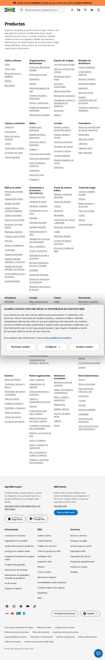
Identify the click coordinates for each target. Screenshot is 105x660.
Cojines (81, 215)
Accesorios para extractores (85, 420)
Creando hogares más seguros (51, 587)
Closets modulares (86, 67)
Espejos (81, 367)
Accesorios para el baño (40, 154)
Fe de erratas (11, 583)
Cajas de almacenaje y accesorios (39, 393)
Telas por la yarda (86, 211)
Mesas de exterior (13, 379)
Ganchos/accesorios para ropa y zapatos (38, 419)
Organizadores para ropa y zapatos (38, 412)
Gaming (57, 115)
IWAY (39, 598)
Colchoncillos (10, 131)
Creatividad (10, 250)
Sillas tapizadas (85, 152)
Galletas (57, 421)
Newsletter (42, 593)
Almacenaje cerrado (38, 74)
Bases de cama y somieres (12, 137)
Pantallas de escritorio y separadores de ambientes (64, 103)
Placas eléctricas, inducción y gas (86, 390)
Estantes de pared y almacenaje (38, 97)
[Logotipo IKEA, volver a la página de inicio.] (10, 10)
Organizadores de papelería (37, 385)
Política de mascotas (13, 642)
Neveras (82, 405)
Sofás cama (10, 69)
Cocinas (81, 400)
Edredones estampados (64, 227)
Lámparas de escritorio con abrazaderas (39, 240)
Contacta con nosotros (15, 535)
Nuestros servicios (78, 535)
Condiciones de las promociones (65, 632)
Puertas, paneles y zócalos (62, 136)
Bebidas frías (59, 404)
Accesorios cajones (62, 151)
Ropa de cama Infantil (14, 220)
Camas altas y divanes (14, 148)
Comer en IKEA (44, 572)
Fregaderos (34, 179)
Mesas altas (83, 134)
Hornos (81, 379)
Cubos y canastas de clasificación (38, 446)
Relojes (81, 358)
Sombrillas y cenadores (15, 408)
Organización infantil (14, 199)
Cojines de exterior (13, 417)
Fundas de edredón (62, 201)
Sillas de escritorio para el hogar (64, 70)
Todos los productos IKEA (49, 551)
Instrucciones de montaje (16, 570)
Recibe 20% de (24, 2)
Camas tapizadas (12, 157)
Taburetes (83, 143)
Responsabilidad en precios (16, 637)
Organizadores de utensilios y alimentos (39, 361)
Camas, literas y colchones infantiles (13, 209)
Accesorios (59, 110)
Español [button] (90, 613)
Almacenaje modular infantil (14, 193)
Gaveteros (83, 88)
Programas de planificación (82, 561)
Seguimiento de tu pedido (16, 540)
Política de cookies (44, 627)
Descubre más (60, 506)
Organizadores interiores (84, 73)
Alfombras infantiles (13, 232)
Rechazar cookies (20, 347)
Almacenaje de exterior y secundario (15, 393)
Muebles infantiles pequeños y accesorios (15, 260)
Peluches (9, 241)
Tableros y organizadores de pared (39, 400)
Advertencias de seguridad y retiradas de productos (17, 576)
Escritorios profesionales (60, 85)
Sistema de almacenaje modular (39, 68)
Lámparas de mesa (37, 201)
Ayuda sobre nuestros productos (19, 546)
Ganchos (33, 406)
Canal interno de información (41, 637)
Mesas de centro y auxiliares (13, 75)
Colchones (9, 127)
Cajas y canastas (36, 379)
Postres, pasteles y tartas (62, 415)
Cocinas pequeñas (62, 155)
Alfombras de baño (62, 236)
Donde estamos (44, 540)
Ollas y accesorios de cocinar (38, 303)
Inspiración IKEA (44, 561)
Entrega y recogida (78, 540)
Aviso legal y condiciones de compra (19, 627)
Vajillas (57, 301)
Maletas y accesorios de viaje (40, 434)
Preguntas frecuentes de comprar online (20, 558)
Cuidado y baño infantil (15, 236)
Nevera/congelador (87, 409)
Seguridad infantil (12, 281)
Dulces (57, 425)
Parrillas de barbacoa (14, 403)
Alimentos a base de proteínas (63, 383)
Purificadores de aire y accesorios (39, 257)
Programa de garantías (15, 564)
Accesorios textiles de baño (63, 249)
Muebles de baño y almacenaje (37, 136)
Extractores (83, 396)
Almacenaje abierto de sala (39, 89)
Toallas (57, 231)
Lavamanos (34, 170)
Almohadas (59, 215)
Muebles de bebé (12, 203)
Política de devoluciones (87, 637)
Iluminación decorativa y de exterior (40, 288)
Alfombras (9, 301)
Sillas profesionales (62, 91)
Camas (8, 143)
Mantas (81, 220)
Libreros (33, 83)
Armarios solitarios (86, 79)
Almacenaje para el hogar (62, 78)
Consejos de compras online (17, 551)
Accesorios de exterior (15, 421)
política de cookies (61, 338)
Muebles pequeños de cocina (63, 161)
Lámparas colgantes (38, 206)
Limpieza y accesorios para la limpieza (39, 461)
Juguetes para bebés (14, 254)
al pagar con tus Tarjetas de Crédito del (61, 2)
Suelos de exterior (13, 412)
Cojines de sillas (85, 224)
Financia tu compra (78, 566)
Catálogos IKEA (44, 556)
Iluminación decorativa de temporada (39, 280)
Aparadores (34, 79)
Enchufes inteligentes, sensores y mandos (39, 264)
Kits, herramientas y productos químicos (38, 453)
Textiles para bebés (13, 215)
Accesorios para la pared (89, 363)
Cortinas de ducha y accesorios (63, 242)
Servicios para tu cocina (80, 546)
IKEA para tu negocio (46, 577)
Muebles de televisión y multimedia (39, 109)
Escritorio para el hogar (64, 64)
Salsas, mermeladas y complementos (63, 391)
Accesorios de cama (14, 152)
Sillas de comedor (86, 139)
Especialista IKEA (77, 551)
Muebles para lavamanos (35, 128)
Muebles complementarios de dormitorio (87, 100)
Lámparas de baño (37, 227)
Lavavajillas (83, 414)
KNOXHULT (59, 167)
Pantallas (33, 218)
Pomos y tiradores (37, 440)
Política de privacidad (40, 632)
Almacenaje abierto (87, 83)
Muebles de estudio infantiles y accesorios (14, 267)
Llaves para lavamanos (39, 158)
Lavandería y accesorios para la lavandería (40, 427)
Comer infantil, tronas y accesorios (15, 275)
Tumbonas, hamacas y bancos (15, 385)
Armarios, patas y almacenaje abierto (62, 128)
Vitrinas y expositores (38, 103)
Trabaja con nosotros (47, 546)
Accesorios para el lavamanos (37, 143)
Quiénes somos (44, 535)
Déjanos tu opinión (13, 588)
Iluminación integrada (38, 274)
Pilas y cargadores (37, 246)
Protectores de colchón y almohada (64, 221)
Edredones (58, 210)
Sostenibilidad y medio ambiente (51, 582)
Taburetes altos (85, 148)
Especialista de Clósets (80, 556)
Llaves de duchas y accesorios (37, 164)
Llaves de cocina (36, 175)
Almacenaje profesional (64, 95)
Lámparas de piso (37, 197)
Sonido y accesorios (38, 251)
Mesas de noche (85, 92)
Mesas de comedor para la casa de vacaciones (89, 128)
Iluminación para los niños (38, 233)
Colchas (57, 206)
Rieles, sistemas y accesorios (86, 205)
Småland (74, 572)
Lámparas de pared (37, 222)
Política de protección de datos (17, 632)
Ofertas (40, 566)
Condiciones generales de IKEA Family (39, 642)
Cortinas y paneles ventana (86, 193)
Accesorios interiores (63, 142)
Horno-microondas (86, 384)
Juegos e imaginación (14, 245)
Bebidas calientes (61, 409)
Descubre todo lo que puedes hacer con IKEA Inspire (22, 507)
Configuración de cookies (65, 627)
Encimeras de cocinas (63, 146)
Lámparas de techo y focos (38, 212)
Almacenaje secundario (39, 115)
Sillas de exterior (12, 399)
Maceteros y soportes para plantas (88, 303)
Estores (81, 199)
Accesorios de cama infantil (14, 226)
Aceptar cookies (84, 347)
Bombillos (33, 270)
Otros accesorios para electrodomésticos (88, 427)
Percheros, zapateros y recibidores (88, 109)
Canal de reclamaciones (65, 637)
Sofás (7, 64)
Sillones (8, 81)
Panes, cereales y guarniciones (61, 398)
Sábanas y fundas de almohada (63, 195)
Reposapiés (10, 85)
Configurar (50, 347)
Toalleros (33, 149)
